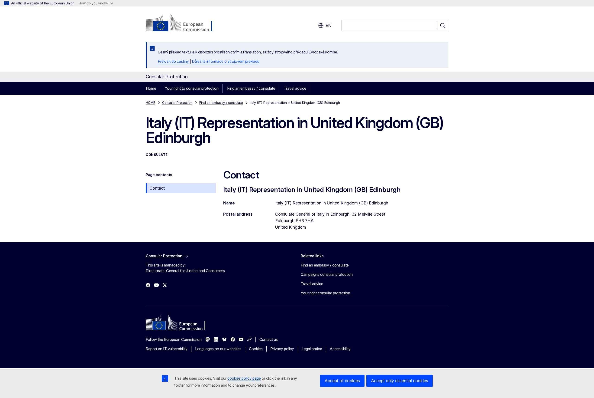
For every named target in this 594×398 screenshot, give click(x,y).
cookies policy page (244, 378)
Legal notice (312, 348)
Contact (157, 188)
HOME (150, 103)
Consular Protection (177, 103)
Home (151, 88)
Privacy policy (282, 348)
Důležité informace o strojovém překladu (225, 61)
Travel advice (295, 88)
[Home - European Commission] (183, 23)
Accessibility (340, 348)
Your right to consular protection (192, 88)
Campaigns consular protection (327, 274)
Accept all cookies (342, 380)
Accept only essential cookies (399, 380)
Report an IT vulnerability (166, 348)
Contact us (268, 339)
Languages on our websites (218, 348)
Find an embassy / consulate (251, 88)
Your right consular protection (325, 293)
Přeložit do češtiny (173, 61)
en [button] (328, 25)
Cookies (256, 348)
